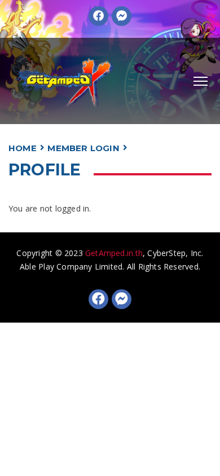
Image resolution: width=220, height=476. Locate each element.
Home (22, 148)
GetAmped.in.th (114, 253)
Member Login (83, 148)
